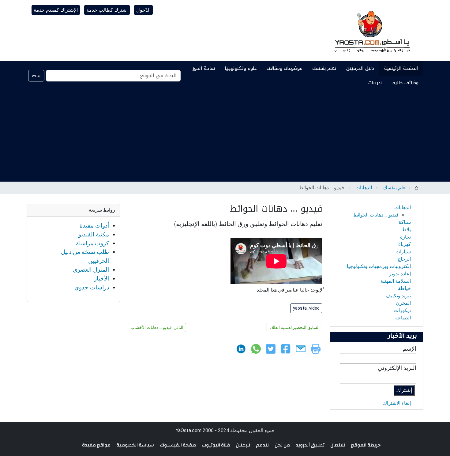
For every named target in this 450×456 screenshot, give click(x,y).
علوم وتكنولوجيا (241, 68)
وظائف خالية (405, 82)
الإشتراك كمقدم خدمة (56, 10)
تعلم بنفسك (324, 68)
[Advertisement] (225, 136)
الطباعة (403, 318)
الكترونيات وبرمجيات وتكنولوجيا (379, 266)
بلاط (406, 229)
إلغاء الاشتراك (397, 403)
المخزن (403, 303)
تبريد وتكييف (398, 296)
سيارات (403, 251)
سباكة (405, 222)
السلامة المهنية (396, 281)
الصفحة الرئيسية (401, 68)
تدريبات (375, 82)
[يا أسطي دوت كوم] (371, 30)
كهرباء (404, 244)
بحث (36, 75)
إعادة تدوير (400, 274)
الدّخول (143, 10)
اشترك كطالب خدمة (107, 10)
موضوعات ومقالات (284, 68)
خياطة (404, 288)
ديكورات (402, 310)
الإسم (409, 348)
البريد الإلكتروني (397, 367)
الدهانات (363, 187)
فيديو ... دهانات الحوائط (376, 215)
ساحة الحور (204, 68)
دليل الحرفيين (360, 68)
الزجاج (404, 259)
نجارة (405, 237)
